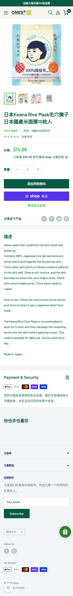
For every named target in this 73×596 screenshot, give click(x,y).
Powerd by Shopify (14, 587)
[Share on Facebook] (44, 218)
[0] (65, 12)
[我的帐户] (58, 13)
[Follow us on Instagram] (14, 551)
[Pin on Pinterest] (51, 218)
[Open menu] (6, 12)
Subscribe (17, 513)
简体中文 (11, 531)
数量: (7, 169)
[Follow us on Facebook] (6, 551)
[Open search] (50, 13)
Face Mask (11, 130)
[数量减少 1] (17, 169)
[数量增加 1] (38, 169)
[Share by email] (66, 218)
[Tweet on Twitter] (59, 218)
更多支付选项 (36, 205)
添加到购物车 (36, 184)
